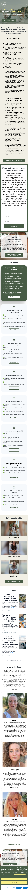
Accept (19, 887)
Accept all (14, 882)
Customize (14, 879)
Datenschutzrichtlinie (11, 887)
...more (12, 607)
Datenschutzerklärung (20, 874)
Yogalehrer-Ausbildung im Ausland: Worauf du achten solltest (9, 598)
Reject (25, 887)
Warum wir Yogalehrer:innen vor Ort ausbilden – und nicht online (10, 618)
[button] (26, 4)
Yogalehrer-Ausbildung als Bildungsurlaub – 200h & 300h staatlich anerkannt (10, 641)
